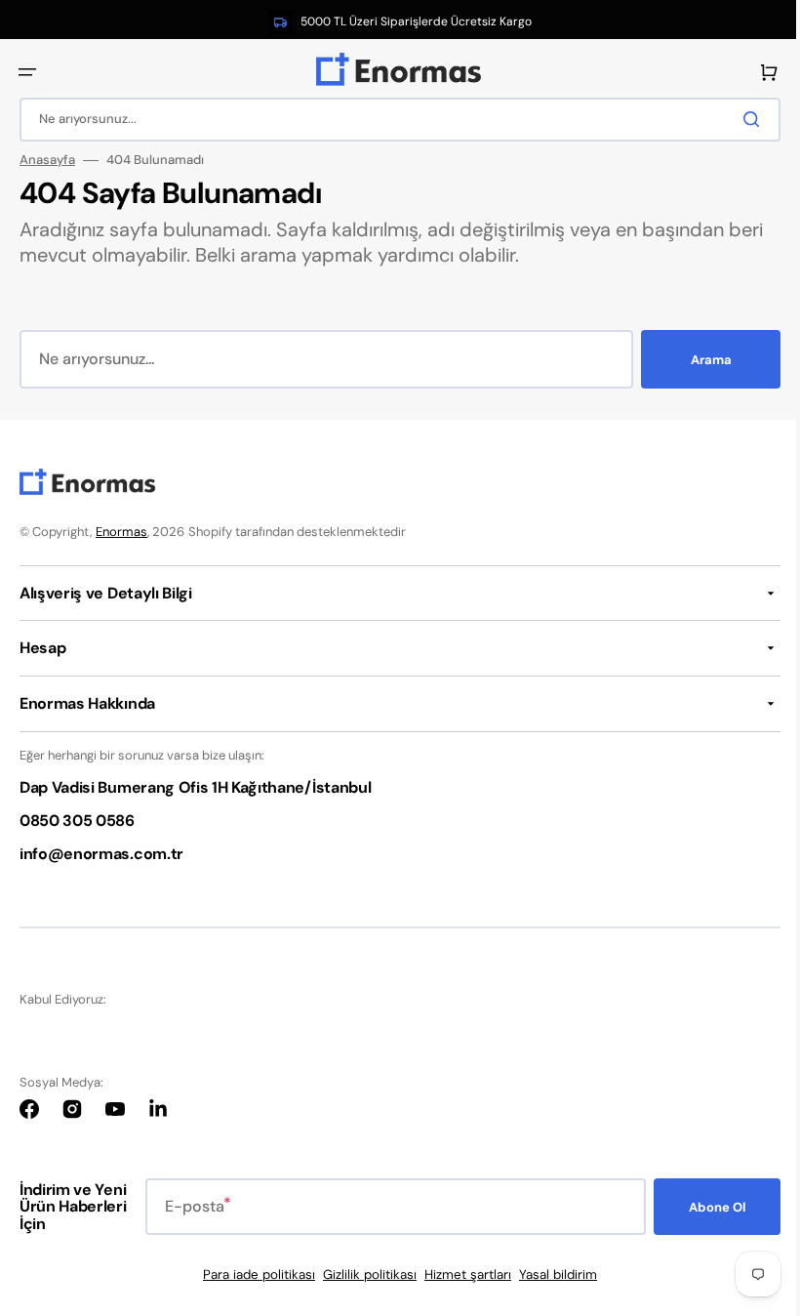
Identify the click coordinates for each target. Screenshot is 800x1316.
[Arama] (740, 119)
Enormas (121, 531)
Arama (696, 359)
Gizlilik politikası (363, 1274)
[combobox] (393, 120)
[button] (27, 72)
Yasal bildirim (551, 1274)
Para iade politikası (252, 1274)
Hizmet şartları (461, 1274)
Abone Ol (702, 1207)
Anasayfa (47, 160)
